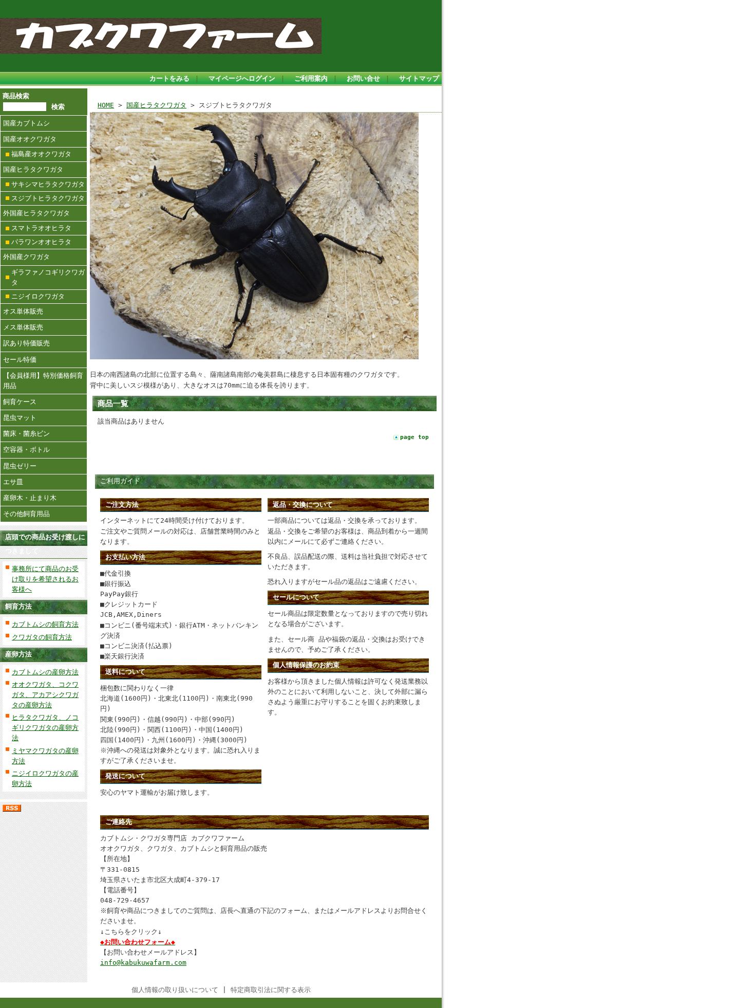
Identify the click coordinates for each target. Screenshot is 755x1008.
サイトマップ (419, 78)
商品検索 (16, 96)
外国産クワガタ (26, 257)
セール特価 (19, 359)
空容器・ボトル (26, 449)
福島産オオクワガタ (41, 154)
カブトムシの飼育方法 (45, 624)
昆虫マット (19, 417)
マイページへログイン (242, 78)
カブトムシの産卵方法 (45, 672)
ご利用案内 (311, 78)
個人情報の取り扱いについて (174, 990)
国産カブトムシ (26, 123)
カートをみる (169, 78)
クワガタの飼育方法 (42, 637)
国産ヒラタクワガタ (33, 169)
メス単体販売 (23, 327)
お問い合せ (363, 78)
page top (414, 437)
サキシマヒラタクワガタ (48, 184)
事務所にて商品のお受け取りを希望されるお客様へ (45, 579)
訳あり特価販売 (26, 343)
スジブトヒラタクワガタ (48, 198)
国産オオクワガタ (29, 139)
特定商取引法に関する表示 (271, 990)
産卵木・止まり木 (29, 498)
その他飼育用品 (26, 514)
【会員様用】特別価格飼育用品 (43, 381)
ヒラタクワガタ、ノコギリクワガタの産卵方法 (45, 727)
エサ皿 (13, 482)
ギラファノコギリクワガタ (48, 277)
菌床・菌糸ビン (26, 433)
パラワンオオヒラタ (41, 242)
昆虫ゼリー (19, 466)
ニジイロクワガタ (38, 296)
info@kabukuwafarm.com (143, 962)
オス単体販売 (23, 311)
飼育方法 (18, 606)
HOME (106, 105)
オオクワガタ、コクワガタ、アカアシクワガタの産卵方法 (45, 695)
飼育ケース (19, 402)
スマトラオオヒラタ (41, 228)
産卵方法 (18, 654)
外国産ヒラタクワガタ (36, 213)
